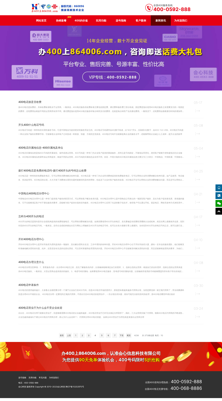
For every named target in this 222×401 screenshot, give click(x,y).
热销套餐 (61, 20)
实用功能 (101, 20)
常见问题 (43, 377)
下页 (122, 335)
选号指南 (121, 20)
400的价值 (81, 20)
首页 (62, 335)
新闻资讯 (161, 20)
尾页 (129, 335)
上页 (69, 335)
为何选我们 (180, 20)
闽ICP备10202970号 (74, 386)
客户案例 (141, 20)
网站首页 (41, 20)
